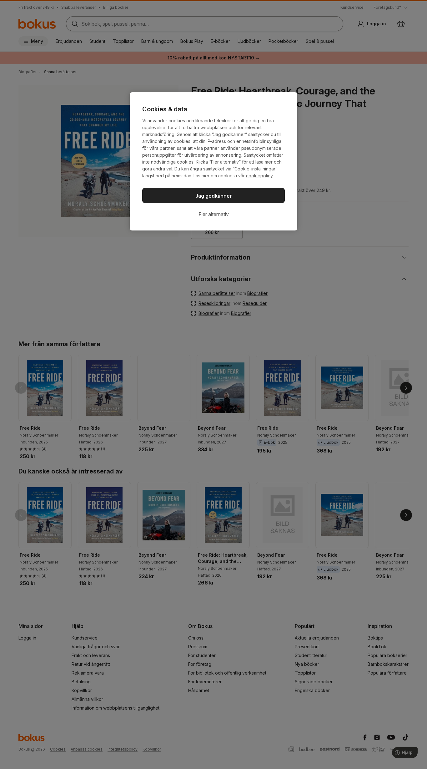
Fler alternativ (213, 214)
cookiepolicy (259, 175)
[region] (213, 161)
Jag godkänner (213, 196)
